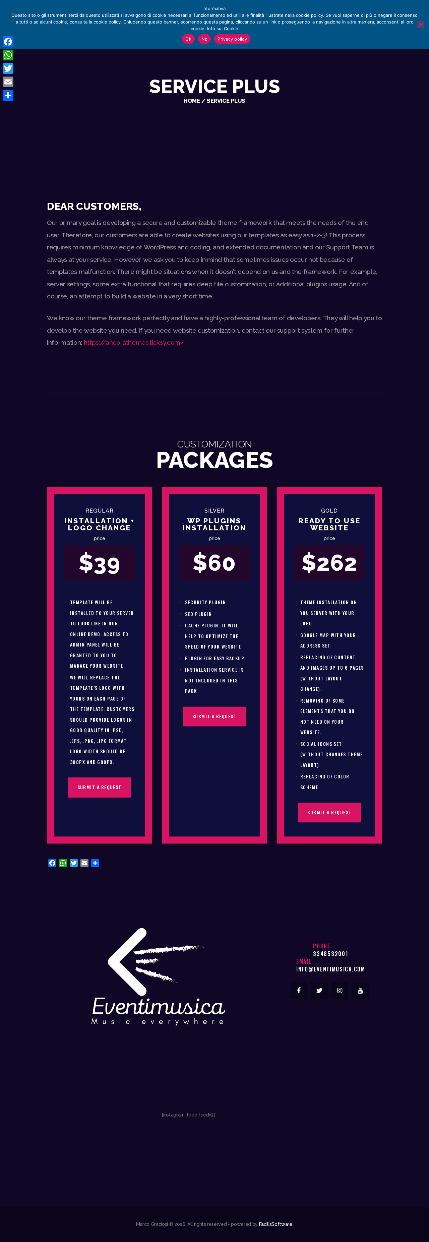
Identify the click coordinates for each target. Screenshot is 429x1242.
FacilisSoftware (275, 1224)
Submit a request (99, 787)
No (204, 39)
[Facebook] (8, 41)
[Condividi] (8, 95)
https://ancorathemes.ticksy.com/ (134, 342)
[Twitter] (8, 68)
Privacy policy (232, 39)
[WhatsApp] (8, 55)
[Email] (8, 82)
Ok (188, 39)
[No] (420, 24)
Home (192, 100)
